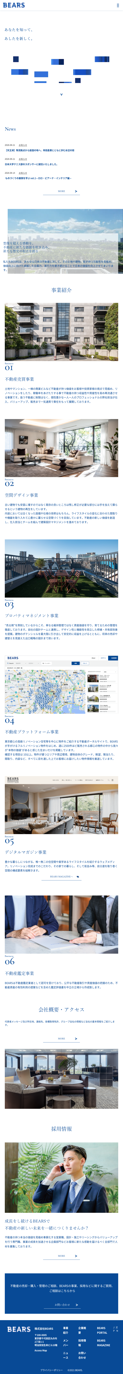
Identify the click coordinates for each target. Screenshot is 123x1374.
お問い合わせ (62, 1304)
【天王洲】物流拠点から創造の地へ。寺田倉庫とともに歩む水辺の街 (39, 150)
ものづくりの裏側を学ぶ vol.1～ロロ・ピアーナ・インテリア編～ (38, 178)
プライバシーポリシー (51, 1370)
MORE (61, 191)
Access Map (41, 1350)
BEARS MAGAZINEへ (61, 876)
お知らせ (23, 145)
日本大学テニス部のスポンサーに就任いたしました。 (32, 164)
